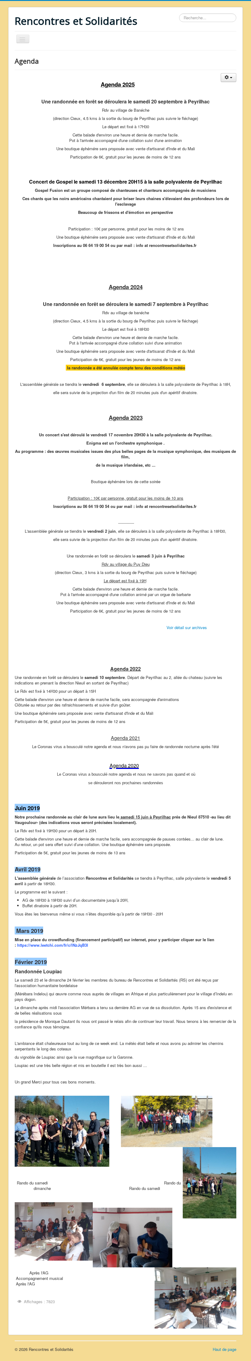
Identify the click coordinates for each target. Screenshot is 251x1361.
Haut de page (224, 1349)
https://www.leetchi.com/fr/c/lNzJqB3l (52, 945)
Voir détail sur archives (187, 627)
